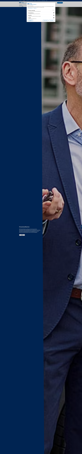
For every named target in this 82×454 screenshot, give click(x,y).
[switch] (54, 12)
